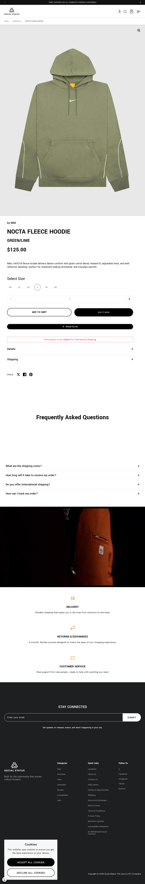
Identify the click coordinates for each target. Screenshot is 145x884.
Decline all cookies (31, 872)
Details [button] (11, 349)
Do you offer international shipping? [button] (28, 484)
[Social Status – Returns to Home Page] (11, 11)
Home (6, 21)
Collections (17, 21)
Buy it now (103, 312)
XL (46, 287)
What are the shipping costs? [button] (24, 466)
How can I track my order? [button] (22, 493)
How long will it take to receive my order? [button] (31, 475)
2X (56, 287)
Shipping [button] (12, 359)
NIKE (13, 223)
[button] (125, 11)
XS (10, 287)
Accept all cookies (30, 862)
